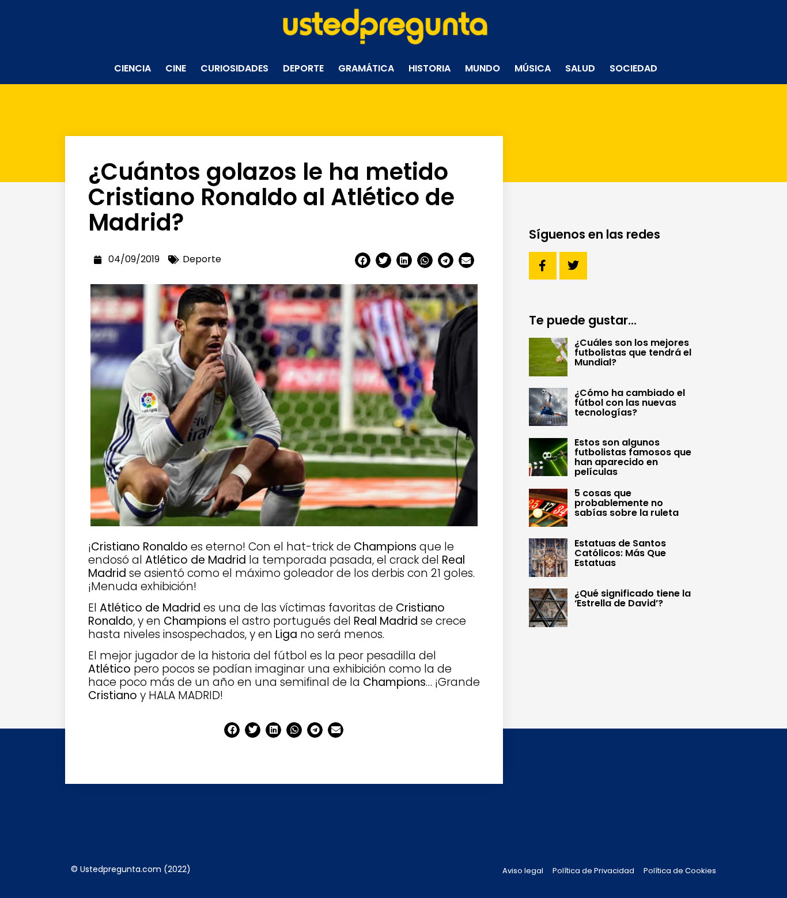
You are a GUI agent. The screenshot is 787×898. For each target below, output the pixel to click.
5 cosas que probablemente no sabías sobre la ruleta (626, 502)
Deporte (303, 68)
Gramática (366, 68)
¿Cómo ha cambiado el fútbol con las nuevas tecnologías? (629, 402)
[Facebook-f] (543, 266)
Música (532, 68)
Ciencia (132, 68)
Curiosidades (234, 68)
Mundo (482, 68)
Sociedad (633, 68)
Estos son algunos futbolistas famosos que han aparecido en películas (632, 457)
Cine (175, 68)
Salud (580, 68)
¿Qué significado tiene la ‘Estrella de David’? (632, 598)
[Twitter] (573, 266)
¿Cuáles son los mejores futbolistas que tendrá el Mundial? (632, 352)
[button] (362, 260)
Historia (429, 68)
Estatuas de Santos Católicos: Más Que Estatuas (620, 553)
